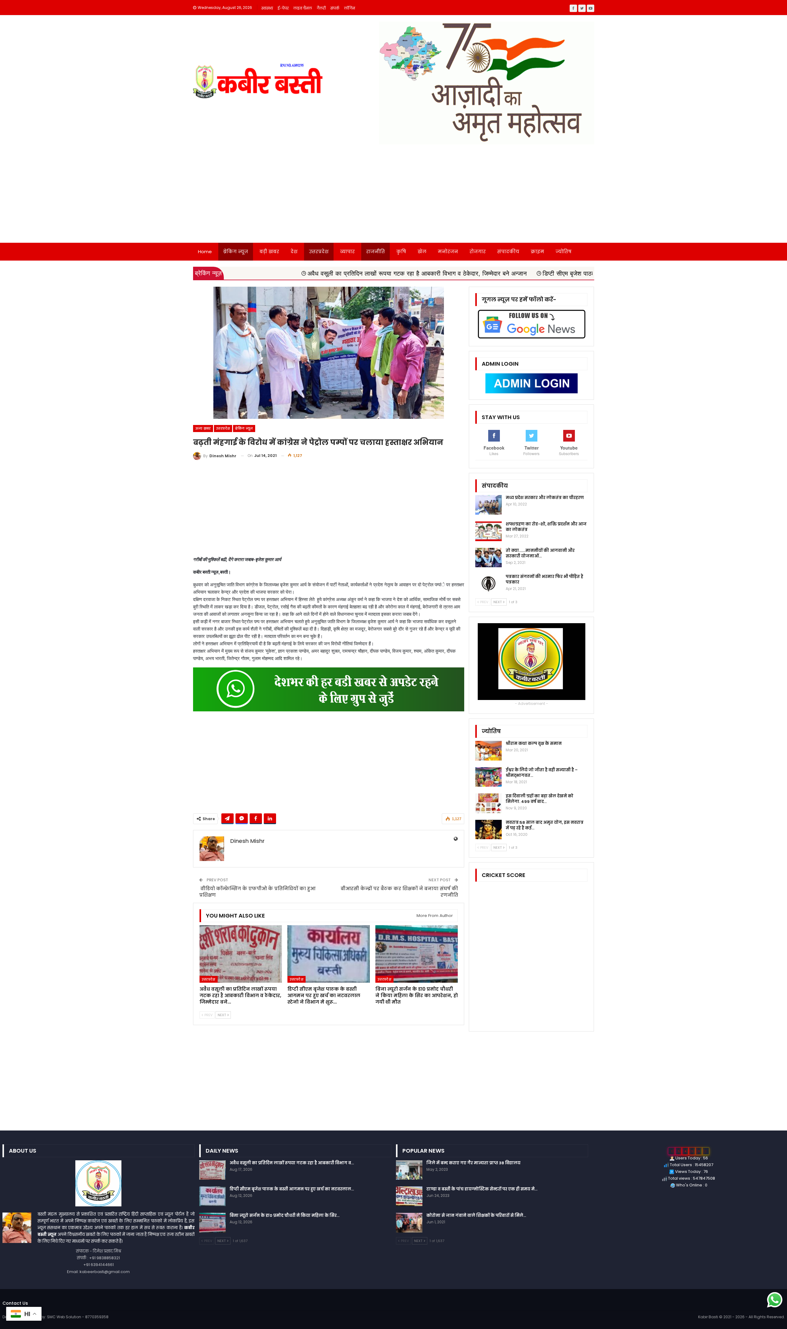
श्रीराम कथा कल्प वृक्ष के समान (534, 743)
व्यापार (347, 251)
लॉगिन (349, 8)
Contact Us (15, 1303)
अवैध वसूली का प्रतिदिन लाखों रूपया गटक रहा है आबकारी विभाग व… (292, 1163)
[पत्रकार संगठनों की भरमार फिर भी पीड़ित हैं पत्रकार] (488, 584)
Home (205, 251)
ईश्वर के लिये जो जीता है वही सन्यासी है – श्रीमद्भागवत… (542, 772)
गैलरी (321, 8)
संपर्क (334, 8)
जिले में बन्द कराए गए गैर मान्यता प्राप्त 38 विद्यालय (473, 1163)
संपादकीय (508, 251)
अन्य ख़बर (203, 428)
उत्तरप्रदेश (319, 251)
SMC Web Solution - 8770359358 (78, 1316)
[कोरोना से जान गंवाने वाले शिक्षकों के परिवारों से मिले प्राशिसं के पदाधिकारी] (409, 1223)
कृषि (401, 251)
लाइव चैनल (302, 8)
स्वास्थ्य (267, 8)
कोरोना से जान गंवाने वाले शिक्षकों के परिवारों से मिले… (476, 1215)
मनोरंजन (448, 251)
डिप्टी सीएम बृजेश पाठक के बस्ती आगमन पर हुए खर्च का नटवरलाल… (292, 1189)
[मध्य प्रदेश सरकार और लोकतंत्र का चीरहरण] (488, 505)
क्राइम (537, 251)
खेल (421, 251)
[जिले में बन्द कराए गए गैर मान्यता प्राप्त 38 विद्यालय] (409, 1170)
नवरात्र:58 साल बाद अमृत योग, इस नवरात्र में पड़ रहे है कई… (544, 825)
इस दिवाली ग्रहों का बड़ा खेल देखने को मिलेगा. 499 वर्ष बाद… (539, 798)
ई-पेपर (283, 8)
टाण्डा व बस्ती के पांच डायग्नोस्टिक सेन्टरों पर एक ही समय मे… (481, 1189)
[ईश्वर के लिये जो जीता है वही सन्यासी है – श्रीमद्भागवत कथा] (488, 777)
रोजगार (477, 251)
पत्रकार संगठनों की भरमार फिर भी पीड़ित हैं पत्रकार (544, 579)
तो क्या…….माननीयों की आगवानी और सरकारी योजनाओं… (540, 553)
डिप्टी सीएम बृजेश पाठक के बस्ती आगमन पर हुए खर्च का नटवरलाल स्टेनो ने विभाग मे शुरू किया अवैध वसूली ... (581, 273)
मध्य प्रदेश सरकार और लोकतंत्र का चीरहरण (545, 498)
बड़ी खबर (269, 251)
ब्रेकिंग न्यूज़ (235, 251)
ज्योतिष (563, 251)
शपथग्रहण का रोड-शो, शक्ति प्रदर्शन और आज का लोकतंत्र (546, 527)
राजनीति (375, 251)
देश (294, 251)
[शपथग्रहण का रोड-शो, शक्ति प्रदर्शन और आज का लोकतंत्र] (488, 531)
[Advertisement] (393, 197)
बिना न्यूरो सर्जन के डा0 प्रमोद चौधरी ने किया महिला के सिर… (284, 1215)
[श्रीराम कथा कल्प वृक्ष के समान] (488, 751)
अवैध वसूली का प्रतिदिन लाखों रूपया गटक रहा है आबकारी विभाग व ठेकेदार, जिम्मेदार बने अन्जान (331, 273)
